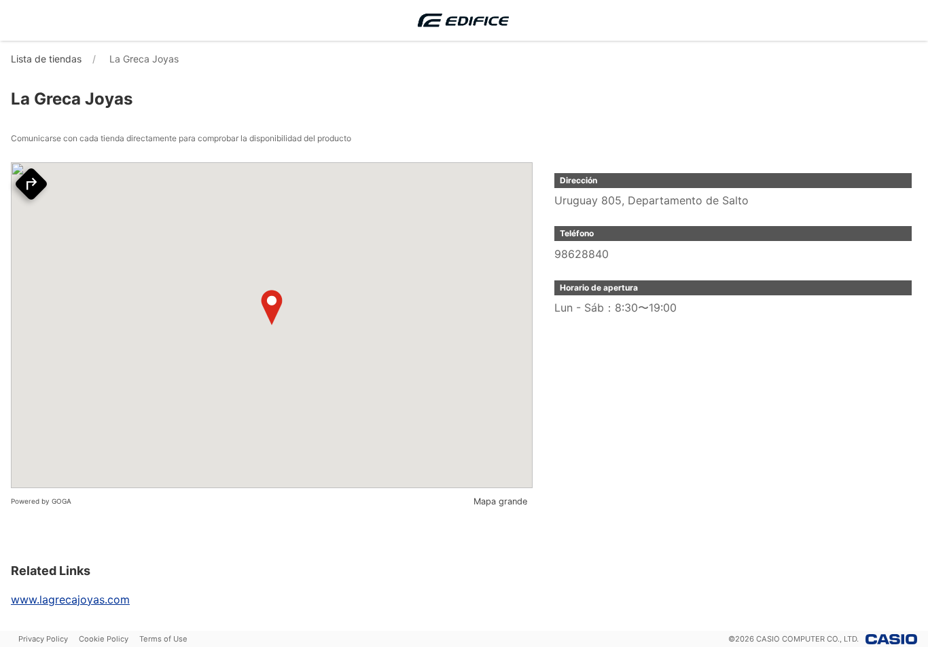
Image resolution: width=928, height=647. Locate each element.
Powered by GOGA (41, 501)
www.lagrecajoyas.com (70, 599)
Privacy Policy (43, 639)
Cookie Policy (103, 639)
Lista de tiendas (46, 58)
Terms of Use (163, 639)
